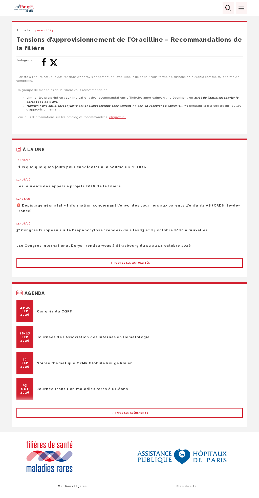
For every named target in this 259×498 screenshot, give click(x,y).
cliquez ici (117, 117)
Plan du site (187, 486)
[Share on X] (54, 62)
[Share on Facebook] (44, 62)
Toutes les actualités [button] (131, 263)
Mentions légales (72, 486)
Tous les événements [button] (131, 413)
